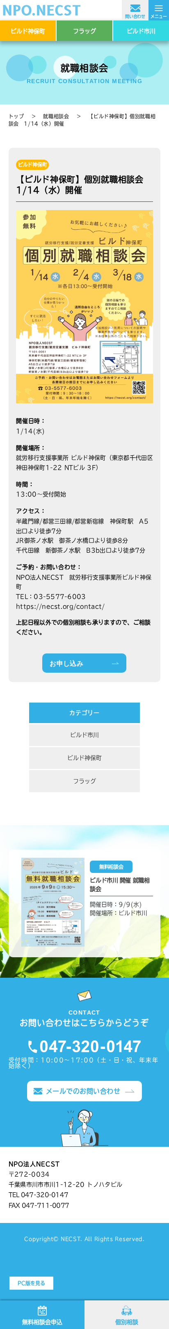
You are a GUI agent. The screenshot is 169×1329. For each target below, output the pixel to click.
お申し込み (66, 663)
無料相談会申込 (42, 1322)
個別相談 (126, 1322)
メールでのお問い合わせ (83, 1091)
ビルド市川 (141, 31)
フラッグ (84, 31)
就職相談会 (56, 116)
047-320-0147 (84, 1046)
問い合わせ (135, 16)
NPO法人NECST (84, 10)
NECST (71, 1238)
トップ (16, 116)
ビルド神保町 (28, 31)
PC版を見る (31, 1283)
